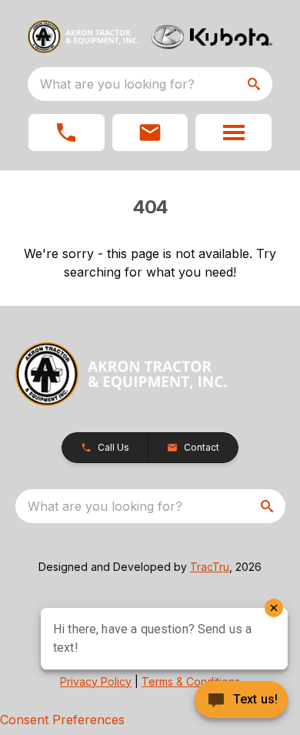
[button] (66, 132)
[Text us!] (241, 701)
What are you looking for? (117, 84)
